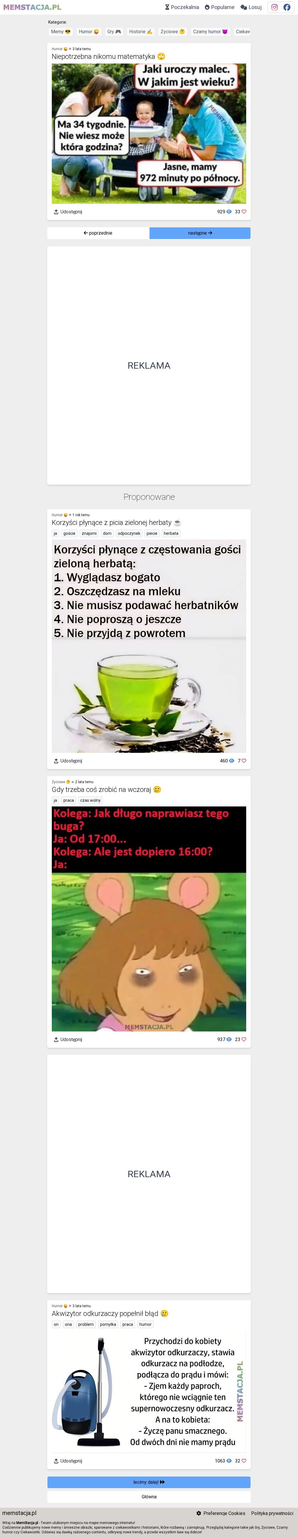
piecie (152, 533)
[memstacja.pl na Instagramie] (275, 7)
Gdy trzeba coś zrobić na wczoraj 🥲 (107, 789)
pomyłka (108, 1324)
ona (68, 1324)
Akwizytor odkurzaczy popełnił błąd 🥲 (110, 1314)
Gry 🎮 (114, 31)
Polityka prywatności (272, 1513)
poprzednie (100, 233)
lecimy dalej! (146, 1482)
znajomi (89, 533)
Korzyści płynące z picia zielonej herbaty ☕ (117, 522)
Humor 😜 (89, 31)
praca (68, 800)
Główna (149, 1497)
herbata (171, 533)
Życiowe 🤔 (173, 31)
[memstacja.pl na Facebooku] (286, 7)
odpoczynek (129, 533)
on (56, 1324)
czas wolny (90, 800)
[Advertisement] (149, 365)
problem (86, 1324)
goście (69, 533)
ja (55, 533)
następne (198, 233)
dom (107, 533)
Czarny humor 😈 (210, 31)
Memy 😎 (61, 31)
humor (145, 1324)
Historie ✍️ (140, 31)
